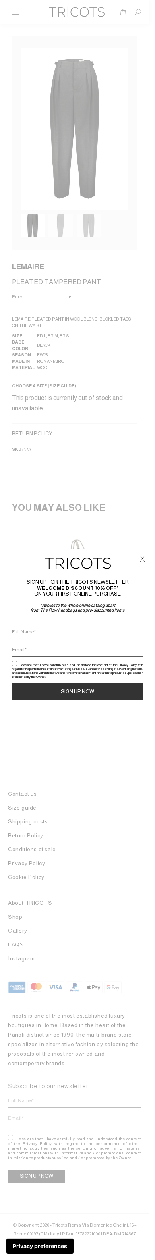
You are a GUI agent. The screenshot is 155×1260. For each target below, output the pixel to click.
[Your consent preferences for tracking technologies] (40, 1246)
